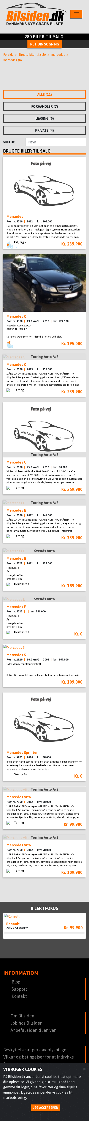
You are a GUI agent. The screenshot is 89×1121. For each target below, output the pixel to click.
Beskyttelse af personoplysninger (35, 1049)
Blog (16, 981)
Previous (9, 926)
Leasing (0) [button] (44, 118)
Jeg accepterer (45, 1107)
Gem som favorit (80, 216)
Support (19, 989)
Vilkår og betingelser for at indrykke (38, 1056)
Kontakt (19, 996)
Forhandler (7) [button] (44, 106)
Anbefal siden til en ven (33, 1030)
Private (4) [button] (44, 130)
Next (79, 926)
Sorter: (8, 142)
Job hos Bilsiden (26, 1022)
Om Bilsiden (22, 1015)
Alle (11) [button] (44, 94)
